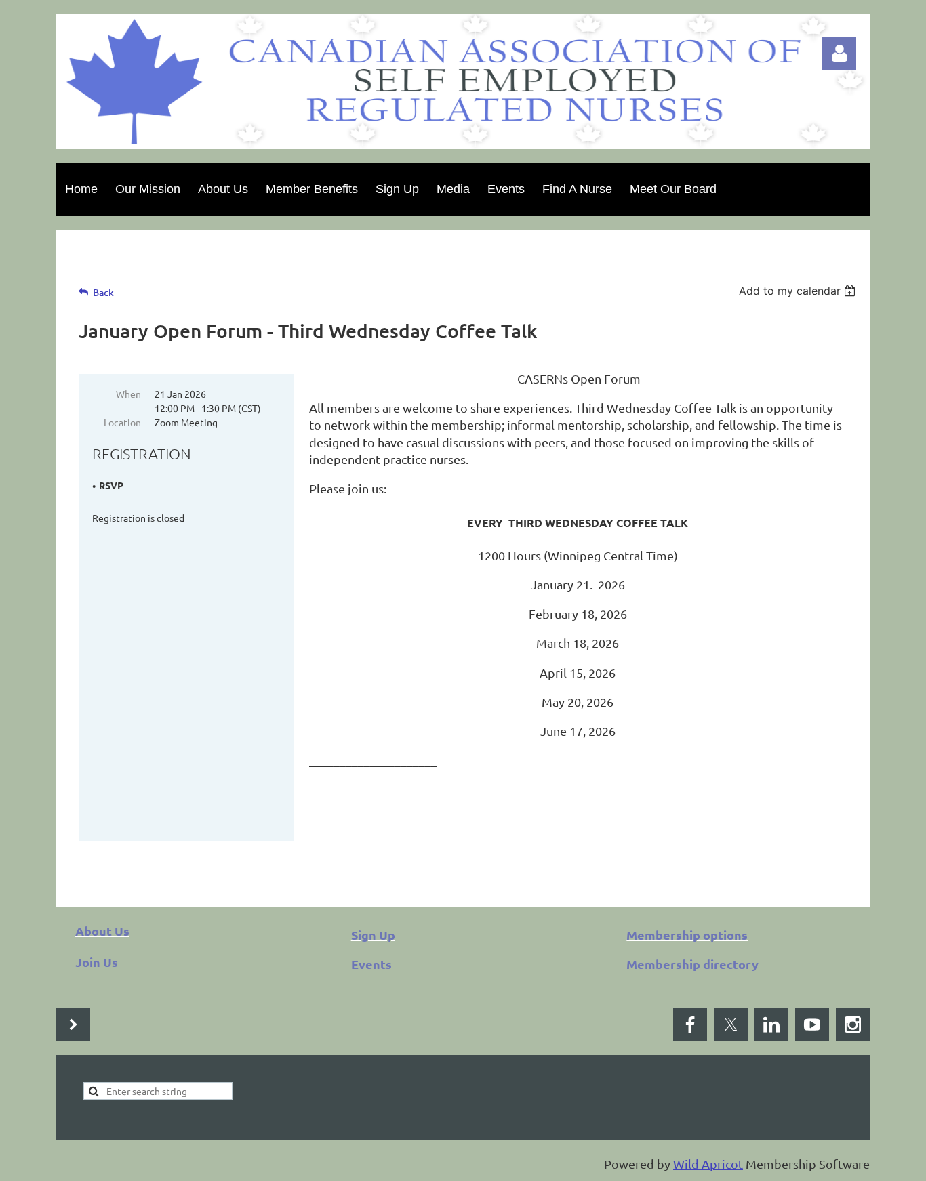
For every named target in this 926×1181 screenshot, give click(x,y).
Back (103, 292)
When (128, 394)
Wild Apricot (708, 1164)
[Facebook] (690, 1024)
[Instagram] (853, 1024)
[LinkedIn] (771, 1024)
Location (122, 422)
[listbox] (799, 291)
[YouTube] (812, 1024)
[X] (731, 1024)
